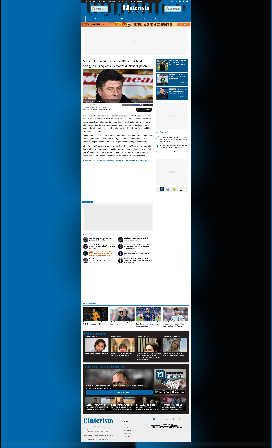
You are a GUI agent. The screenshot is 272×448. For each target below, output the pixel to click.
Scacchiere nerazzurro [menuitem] (168, 19)
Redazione (102, 1)
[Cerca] (188, 19)
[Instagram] (179, 1)
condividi (137, 105)
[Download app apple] (183, 1)
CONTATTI (132, 1)
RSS (125, 424)
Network (93, 1)
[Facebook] (172, 1)
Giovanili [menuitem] (128, 19)
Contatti (126, 427)
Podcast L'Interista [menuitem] (151, 19)
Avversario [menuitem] (110, 19)
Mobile (126, 421)
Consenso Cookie (129, 436)
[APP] (162, 189)
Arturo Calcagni (90, 109)
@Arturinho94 (105, 109)
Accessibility (128, 430)
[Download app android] (187, 1)
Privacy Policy (128, 433)
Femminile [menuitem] (138, 19)
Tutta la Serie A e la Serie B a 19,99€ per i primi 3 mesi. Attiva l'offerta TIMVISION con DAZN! (117, 160)
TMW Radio (112, 1)
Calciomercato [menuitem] (98, 19)
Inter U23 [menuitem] (119, 19)
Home (86, 1)
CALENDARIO (122, 1)
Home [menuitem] (89, 19)
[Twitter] (176, 1)
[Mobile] (181, 189)
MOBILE (139, 1)
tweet (147, 105)
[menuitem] (83, 19)
